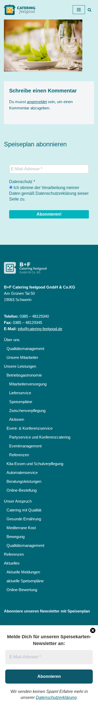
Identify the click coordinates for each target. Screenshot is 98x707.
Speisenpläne (20, 401)
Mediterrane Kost (21, 527)
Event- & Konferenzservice (30, 428)
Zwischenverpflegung (27, 410)
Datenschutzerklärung (56, 697)
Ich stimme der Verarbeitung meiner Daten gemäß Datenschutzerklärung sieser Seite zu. (49, 193)
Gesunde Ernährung (24, 519)
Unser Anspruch (18, 501)
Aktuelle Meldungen (23, 572)
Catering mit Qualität (24, 510)
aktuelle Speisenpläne (25, 581)
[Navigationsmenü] (79, 9)
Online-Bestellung (22, 490)
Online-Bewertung (22, 589)
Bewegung (16, 536)
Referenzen (19, 455)
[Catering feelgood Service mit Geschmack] (21, 10)
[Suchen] (89, 10)
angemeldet (37, 101)
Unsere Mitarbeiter (22, 357)
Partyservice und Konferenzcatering (39, 437)
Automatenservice (22, 472)
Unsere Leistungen (20, 366)
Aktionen (16, 419)
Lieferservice (20, 393)
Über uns (12, 339)
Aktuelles (12, 563)
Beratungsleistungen (24, 481)
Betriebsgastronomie (24, 375)
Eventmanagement (25, 446)
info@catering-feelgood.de (40, 329)
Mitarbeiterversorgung (28, 384)
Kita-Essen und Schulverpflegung (35, 463)
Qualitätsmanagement (25, 348)
